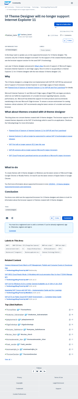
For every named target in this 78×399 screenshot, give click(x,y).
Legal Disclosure (58, 383)
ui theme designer (11, 210)
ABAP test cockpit (47, 245)
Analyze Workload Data (33, 249)
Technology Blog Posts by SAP (48, 7)
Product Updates (45, 50)
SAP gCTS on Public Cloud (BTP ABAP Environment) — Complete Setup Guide (33, 297)
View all (7, 359)
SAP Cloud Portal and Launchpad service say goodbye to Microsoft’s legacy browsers (40, 155)
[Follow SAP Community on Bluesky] (37, 371)
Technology (35, 7)
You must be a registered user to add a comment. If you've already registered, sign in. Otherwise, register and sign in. (38, 226)
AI (22, 249)
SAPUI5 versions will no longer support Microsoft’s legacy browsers (33, 150)
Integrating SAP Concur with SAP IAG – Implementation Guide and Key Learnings (33, 290)
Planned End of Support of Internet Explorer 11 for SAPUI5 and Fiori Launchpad (36, 87)
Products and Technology (23, 7)
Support (58, 388)
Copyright (19, 383)
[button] (64, 40)
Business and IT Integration (13, 252)
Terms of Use (58, 377)
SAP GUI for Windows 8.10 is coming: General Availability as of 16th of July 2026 (33, 284)
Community (16, 3)
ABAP (7, 245)
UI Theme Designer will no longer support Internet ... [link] (21, 9)
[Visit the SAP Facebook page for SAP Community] (33, 371)
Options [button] (55, 28)
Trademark (19, 388)
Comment (12, 231)
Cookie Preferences (19, 394)
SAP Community (9, 7)
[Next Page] (40, 255)
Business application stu (32, 252)
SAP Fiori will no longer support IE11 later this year (27, 144)
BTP (60, 249)
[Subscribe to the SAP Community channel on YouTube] (41, 371)
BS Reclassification (49, 249)
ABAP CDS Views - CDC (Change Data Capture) (25, 245)
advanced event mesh (12, 249)
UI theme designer (11, 50)
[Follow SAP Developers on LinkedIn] (44, 371)
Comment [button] (68, 218)
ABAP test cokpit (60, 245)
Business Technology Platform (50, 252)
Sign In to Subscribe (63, 24)
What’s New (39, 66)
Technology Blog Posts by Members (19, 293)
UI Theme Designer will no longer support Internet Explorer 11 (37, 18)
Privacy (19, 377)
